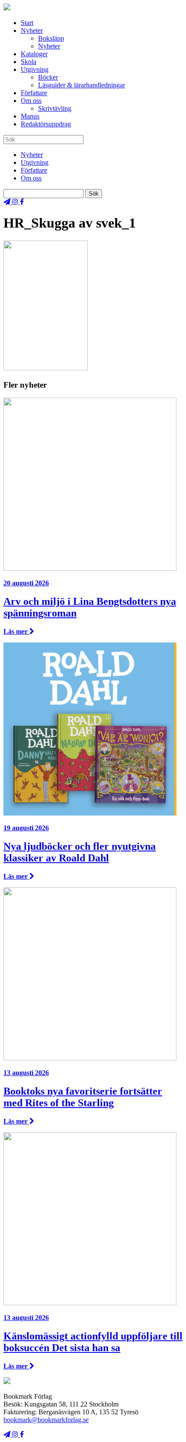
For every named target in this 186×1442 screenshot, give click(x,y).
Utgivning (34, 69)
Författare (34, 92)
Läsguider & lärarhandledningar (81, 85)
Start (27, 22)
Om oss (31, 100)
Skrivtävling (54, 108)
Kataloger (34, 54)
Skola (28, 61)
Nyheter (32, 30)
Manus (30, 116)
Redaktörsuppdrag (46, 124)
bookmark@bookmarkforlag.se (46, 1419)
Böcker (48, 77)
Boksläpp (51, 38)
